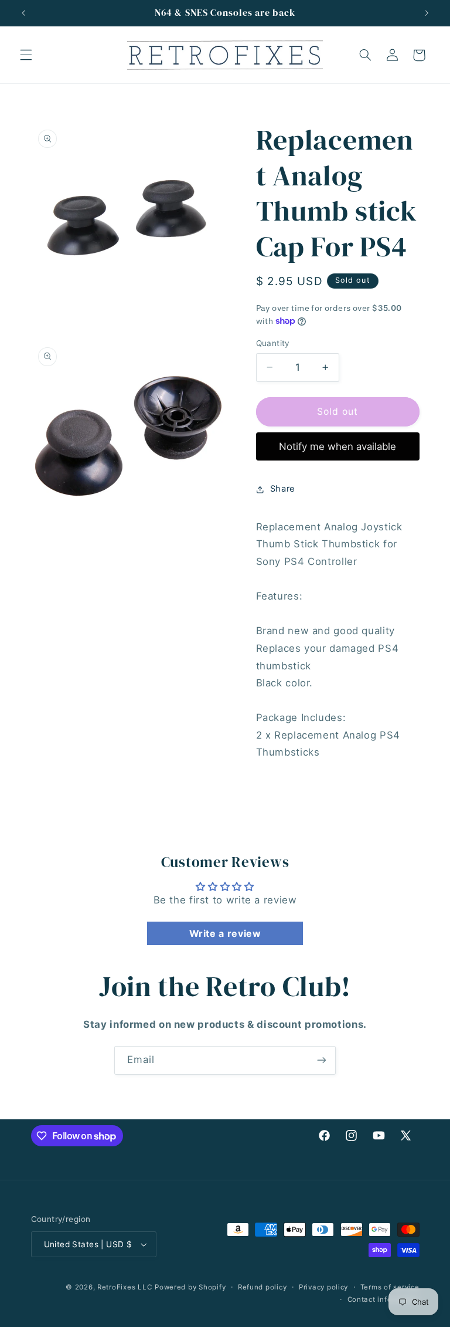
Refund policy (262, 1287)
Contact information (383, 1299)
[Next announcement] (426, 13)
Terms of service (390, 1287)
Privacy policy (323, 1287)
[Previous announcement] (23, 13)
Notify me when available (337, 446)
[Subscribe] (321, 1060)
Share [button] (282, 488)
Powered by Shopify (190, 1287)
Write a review (225, 933)
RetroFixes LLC (124, 1287)
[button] (25, 55)
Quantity (273, 343)
